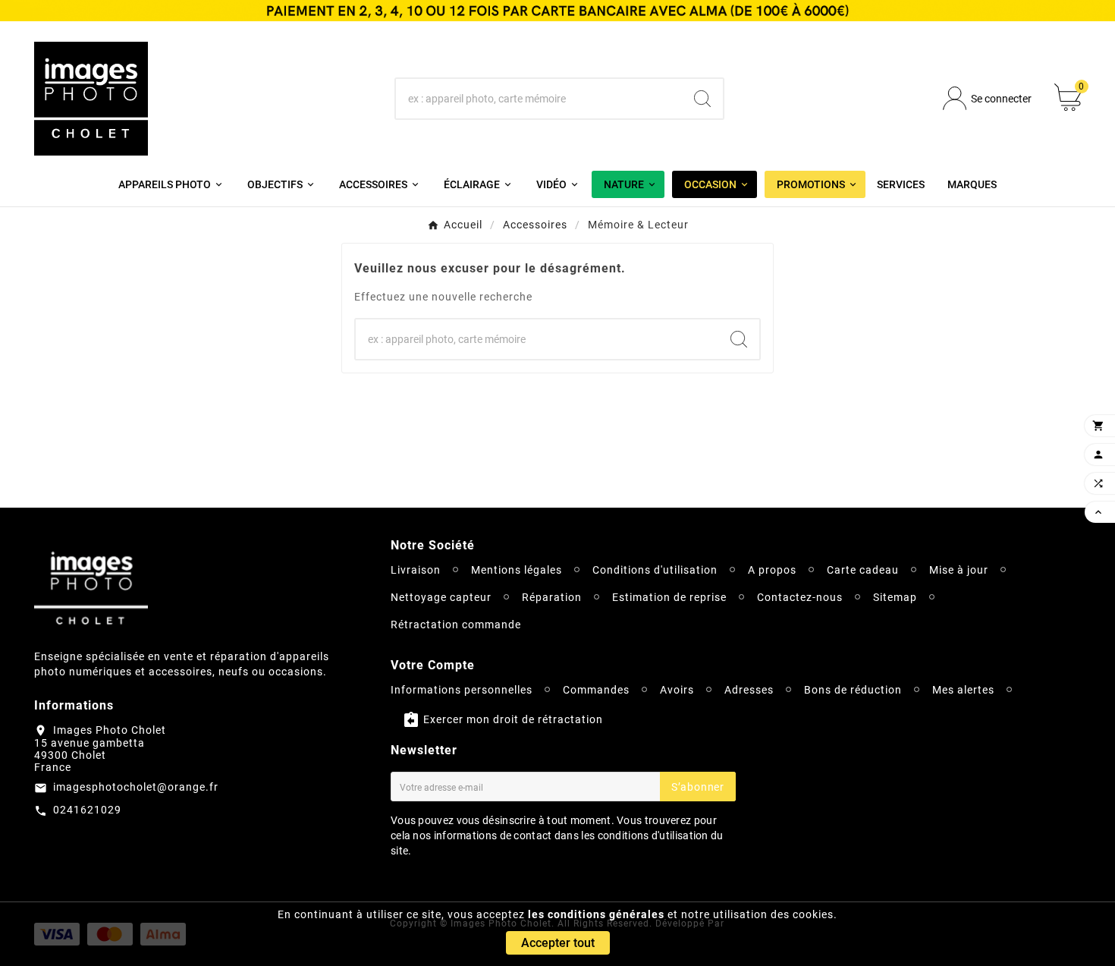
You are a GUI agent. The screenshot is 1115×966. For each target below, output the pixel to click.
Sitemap (895, 597)
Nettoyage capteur (441, 597)
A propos (772, 570)
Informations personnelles (461, 690)
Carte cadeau (863, 570)
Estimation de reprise (669, 597)
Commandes (596, 690)
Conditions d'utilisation (655, 570)
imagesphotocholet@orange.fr (135, 787)
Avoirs (677, 690)
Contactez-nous (800, 597)
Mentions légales (516, 570)
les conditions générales (596, 914)
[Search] (702, 98)
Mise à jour (958, 570)
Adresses (749, 690)
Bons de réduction (853, 690)
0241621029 (87, 810)
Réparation (552, 597)
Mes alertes (963, 690)
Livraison (416, 570)
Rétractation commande (456, 624)
